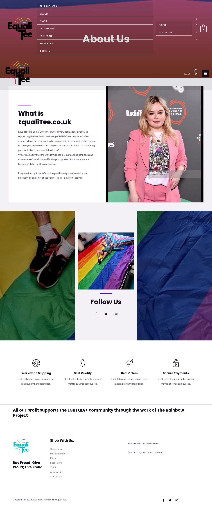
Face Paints (56, 462)
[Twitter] (170, 500)
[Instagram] (176, 500)
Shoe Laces (56, 448)
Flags (43, 21)
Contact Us (165, 32)
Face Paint (46, 36)
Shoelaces (46, 43)
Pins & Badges (57, 453)
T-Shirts (45, 51)
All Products (48, 6)
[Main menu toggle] (205, 73)
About (162, 25)
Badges (44, 13)
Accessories (47, 28)
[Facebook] (163, 500)
